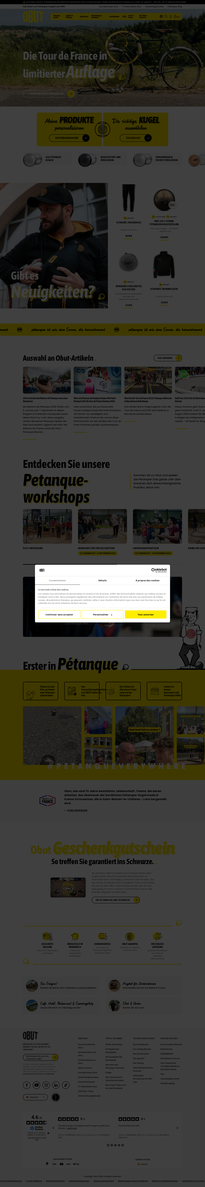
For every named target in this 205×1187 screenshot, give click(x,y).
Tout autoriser (146, 614)
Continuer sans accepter (59, 614)
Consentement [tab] (57, 580)
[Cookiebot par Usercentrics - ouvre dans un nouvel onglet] (153, 570)
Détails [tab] (102, 580)
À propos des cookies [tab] (147, 580)
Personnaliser (101, 614)
